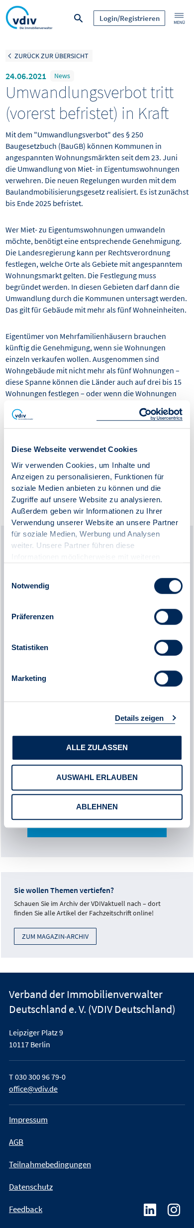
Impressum (28, 1119)
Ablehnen (97, 806)
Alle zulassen (97, 747)
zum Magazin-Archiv (55, 936)
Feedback (25, 1209)
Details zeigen (139, 718)
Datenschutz (31, 1186)
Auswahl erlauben (97, 777)
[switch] (168, 617)
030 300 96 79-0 (40, 1077)
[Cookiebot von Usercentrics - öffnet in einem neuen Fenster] (140, 414)
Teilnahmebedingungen (50, 1164)
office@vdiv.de (33, 1089)
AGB (16, 1141)
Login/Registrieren (129, 18)
